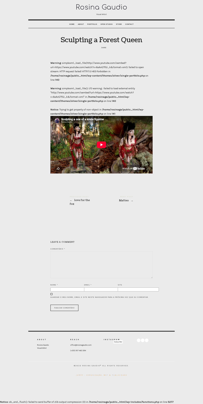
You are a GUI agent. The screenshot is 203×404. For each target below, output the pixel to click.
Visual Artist (42, 348)
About (81, 24)
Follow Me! (118, 342)
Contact (129, 24)
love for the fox (76, 200)
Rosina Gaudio (43, 345)
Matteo (127, 199)
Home (72, 24)
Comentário (57, 249)
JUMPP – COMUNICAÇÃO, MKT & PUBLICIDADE (101, 375)
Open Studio (107, 24)
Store (119, 24)
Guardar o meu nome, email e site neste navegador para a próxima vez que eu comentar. (99, 297)
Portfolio (92, 24)
